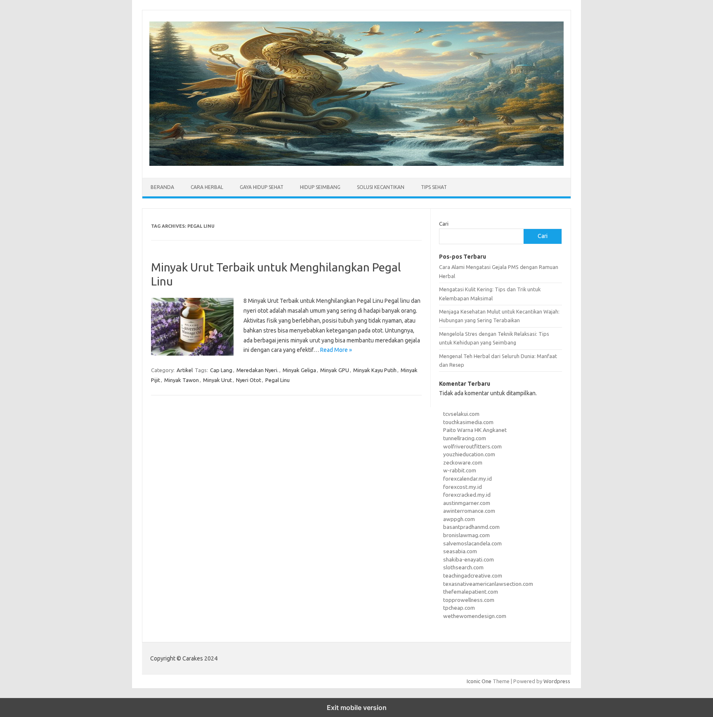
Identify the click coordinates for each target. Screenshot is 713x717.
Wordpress (556, 681)
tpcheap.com (459, 607)
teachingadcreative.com (472, 575)
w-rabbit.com (459, 470)
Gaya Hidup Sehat (261, 187)
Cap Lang (221, 370)
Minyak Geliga (299, 370)
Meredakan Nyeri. (257, 370)
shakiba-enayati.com (468, 559)
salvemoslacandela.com (472, 543)
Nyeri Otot (248, 380)
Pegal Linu (277, 380)
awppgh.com (459, 519)
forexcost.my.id (462, 487)
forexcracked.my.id (467, 494)
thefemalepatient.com (470, 591)
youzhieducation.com (469, 454)
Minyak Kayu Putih (375, 370)
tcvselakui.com (461, 413)
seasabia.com (460, 551)
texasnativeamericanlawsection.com (488, 583)
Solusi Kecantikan (380, 187)
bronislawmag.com (466, 535)
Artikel (185, 370)
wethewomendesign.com (474, 616)
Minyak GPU (334, 370)
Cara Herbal (207, 187)
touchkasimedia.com (468, 422)
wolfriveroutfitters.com (472, 446)
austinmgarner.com (466, 503)
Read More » (336, 350)
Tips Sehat (434, 187)
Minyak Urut (217, 380)
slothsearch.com (463, 567)
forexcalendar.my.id (467, 478)
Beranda (162, 187)
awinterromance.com (469, 510)
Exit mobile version (357, 707)
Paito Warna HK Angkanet (475, 430)
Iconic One (479, 681)
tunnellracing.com (464, 438)
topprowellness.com (468, 600)
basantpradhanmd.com (471, 527)
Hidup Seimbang (320, 187)
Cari (444, 223)
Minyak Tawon (181, 380)
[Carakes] (356, 163)
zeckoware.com (462, 462)
